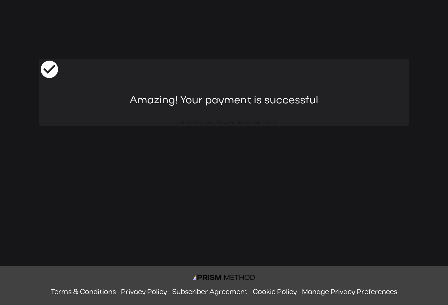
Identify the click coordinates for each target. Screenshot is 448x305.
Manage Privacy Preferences (349, 292)
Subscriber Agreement (210, 292)
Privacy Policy (144, 292)
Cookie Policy (275, 292)
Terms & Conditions (83, 292)
